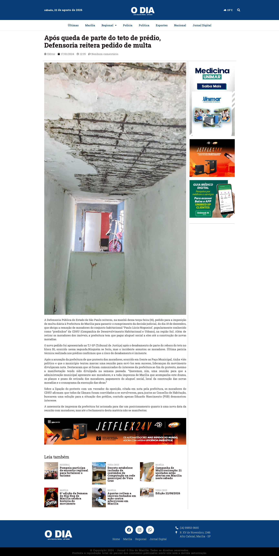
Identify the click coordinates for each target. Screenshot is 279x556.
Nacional (180, 25)
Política (144, 25)
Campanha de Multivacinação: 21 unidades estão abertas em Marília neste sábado (168, 473)
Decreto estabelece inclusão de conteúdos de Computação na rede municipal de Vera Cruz (121, 474)
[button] (238, 10)
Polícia (127, 25)
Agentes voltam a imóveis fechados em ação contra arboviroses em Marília (122, 498)
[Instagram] (139, 530)
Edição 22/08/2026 (167, 493)
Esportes (162, 25)
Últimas (73, 25)
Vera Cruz (161, 490)
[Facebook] (129, 530)
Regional (107, 25)
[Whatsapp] (150, 530)
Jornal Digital (202, 25)
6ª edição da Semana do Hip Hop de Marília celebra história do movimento (74, 498)
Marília (90, 25)
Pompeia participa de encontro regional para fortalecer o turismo (74, 471)
